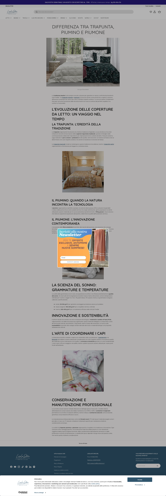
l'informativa (80, 264)
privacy (65, 266)
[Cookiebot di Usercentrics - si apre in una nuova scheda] (23, 492)
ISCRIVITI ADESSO (73, 262)
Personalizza (139, 484)
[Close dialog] (107, 231)
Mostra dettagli (39, 492)
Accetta (140, 479)
